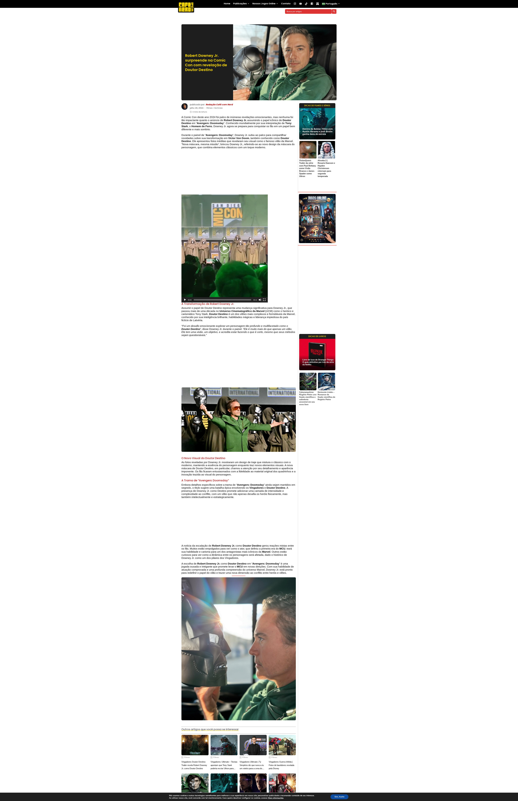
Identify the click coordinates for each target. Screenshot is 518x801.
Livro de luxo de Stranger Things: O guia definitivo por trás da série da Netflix (318, 362)
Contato (286, 3)
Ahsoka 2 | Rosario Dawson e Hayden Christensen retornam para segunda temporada (326, 168)
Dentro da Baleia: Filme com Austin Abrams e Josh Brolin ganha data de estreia (317, 131)
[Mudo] (260, 299)
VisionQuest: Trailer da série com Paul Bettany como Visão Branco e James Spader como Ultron (307, 168)
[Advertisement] (238, 173)
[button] (224, 248)
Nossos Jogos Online (263, 3)
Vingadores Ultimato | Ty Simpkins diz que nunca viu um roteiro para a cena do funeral (252, 765)
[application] (224, 249)
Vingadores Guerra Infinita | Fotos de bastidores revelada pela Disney (281, 765)
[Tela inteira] (264, 299)
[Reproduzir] (185, 299)
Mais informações (275, 798)
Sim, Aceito (339, 796)
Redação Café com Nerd (219, 104)
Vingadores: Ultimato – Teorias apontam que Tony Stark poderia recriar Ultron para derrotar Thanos (224, 765)
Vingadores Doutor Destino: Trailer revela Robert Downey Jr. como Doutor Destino (194, 765)
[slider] (222, 299)
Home (227, 3)
